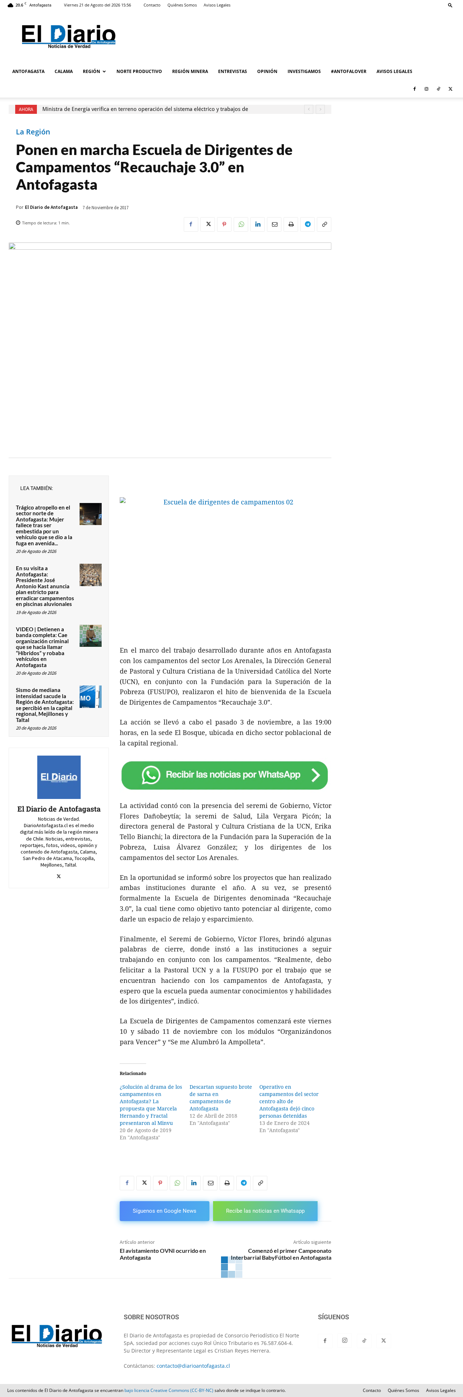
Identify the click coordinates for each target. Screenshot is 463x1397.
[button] (450, 5)
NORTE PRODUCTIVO (139, 71)
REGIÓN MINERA (190, 71)
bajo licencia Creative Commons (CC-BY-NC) (168, 1390)
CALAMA (64, 71)
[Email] (274, 224)
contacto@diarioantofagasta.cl (193, 1365)
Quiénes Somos (182, 5)
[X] (450, 89)
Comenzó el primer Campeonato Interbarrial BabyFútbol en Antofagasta (281, 1254)
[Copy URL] (324, 224)
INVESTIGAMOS (304, 71)
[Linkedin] (257, 224)
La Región (33, 132)
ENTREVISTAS (232, 71)
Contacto (152, 5)
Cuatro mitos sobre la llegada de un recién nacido (111, 109)
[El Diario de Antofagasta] (59, 777)
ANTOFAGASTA (28, 71)
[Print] (291, 224)
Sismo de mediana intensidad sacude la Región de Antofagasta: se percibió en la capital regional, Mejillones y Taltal (45, 705)
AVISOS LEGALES (394, 71)
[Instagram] (426, 89)
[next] (320, 109)
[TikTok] (438, 89)
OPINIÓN (267, 71)
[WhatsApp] (241, 224)
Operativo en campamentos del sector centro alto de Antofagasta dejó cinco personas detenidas (289, 1101)
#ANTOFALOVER (348, 71)
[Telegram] (307, 224)
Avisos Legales (217, 5)
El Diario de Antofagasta (51, 207)
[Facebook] (414, 89)
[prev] (308, 109)
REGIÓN (91, 71)
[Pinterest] (224, 224)
